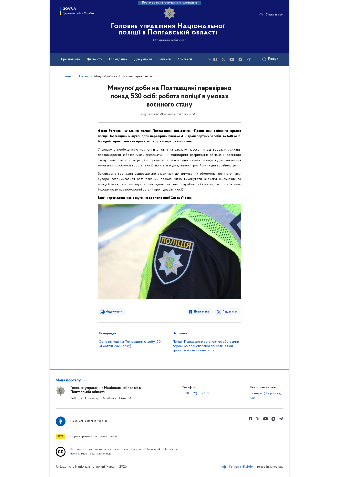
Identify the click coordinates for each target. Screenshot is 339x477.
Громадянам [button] (118, 59)
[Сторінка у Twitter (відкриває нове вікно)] (223, 59)
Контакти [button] (185, 59)
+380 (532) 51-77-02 (195, 393)
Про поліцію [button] (70, 59)
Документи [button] (143, 59)
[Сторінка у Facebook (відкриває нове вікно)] (215, 59)
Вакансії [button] (165, 59)
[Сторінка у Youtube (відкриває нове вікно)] (232, 59)
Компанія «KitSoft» (241, 466)
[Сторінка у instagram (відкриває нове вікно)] (240, 59)
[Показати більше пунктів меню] (210, 59)
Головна (66, 76)
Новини (83, 76)
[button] (72, 380)
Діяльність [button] (94, 59)
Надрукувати (114, 311)
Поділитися (201, 311)
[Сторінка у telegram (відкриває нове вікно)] (248, 59)
